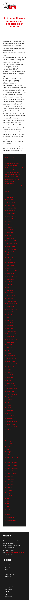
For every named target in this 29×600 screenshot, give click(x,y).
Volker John (23, 29)
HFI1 (14, 29)
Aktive (11, 29)
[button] (25, 6)
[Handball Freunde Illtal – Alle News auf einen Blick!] (10, 6)
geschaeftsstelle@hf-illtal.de (15, 552)
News (17, 29)
